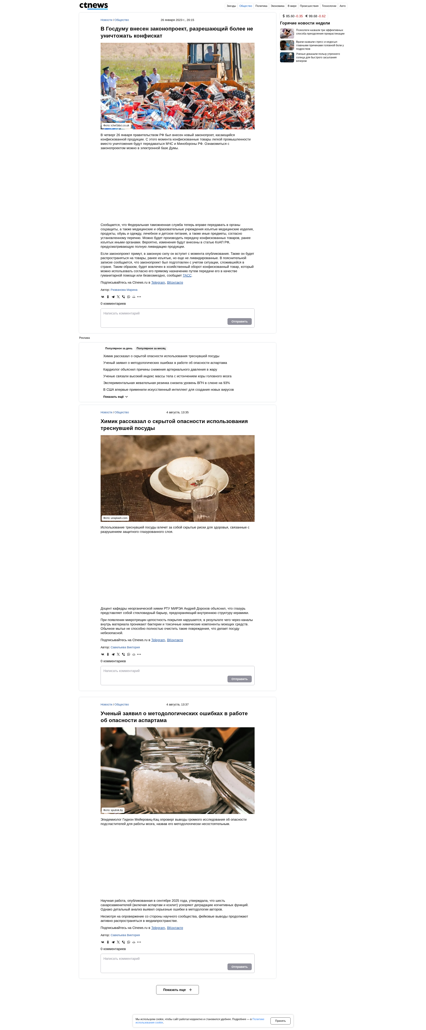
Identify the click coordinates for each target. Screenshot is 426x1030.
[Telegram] (113, 297)
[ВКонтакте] (103, 297)
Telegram (158, 282)
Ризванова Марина (124, 289)
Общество (121, 20)
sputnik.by (117, 810)
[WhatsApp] (129, 297)
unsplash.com (119, 518)
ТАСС (187, 275)
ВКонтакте (175, 282)
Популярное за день (119, 348)
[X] (118, 297)
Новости (107, 20)
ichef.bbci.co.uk (120, 125)
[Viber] (123, 297)
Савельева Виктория (125, 647)
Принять (280, 1020)
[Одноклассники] (108, 297)
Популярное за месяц (151, 348)
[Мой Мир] (134, 297)
